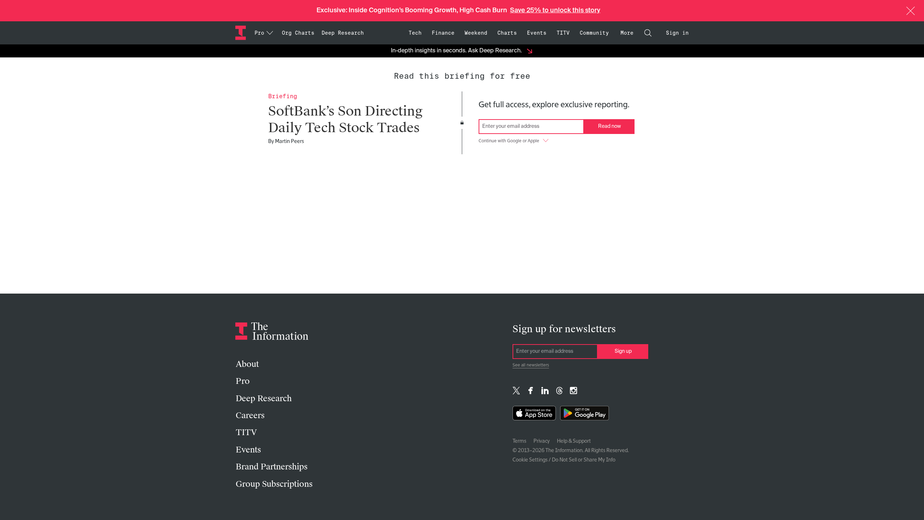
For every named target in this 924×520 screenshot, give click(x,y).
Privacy (541, 441)
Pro (243, 381)
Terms (519, 441)
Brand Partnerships (272, 467)
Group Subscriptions (274, 484)
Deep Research (343, 33)
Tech (415, 33)
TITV (563, 33)
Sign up (623, 351)
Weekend (476, 33)
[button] (910, 11)
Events (536, 33)
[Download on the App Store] (534, 415)
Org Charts (298, 33)
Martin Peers (289, 141)
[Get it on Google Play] (584, 415)
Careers (250, 415)
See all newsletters (531, 365)
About (247, 364)
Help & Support (574, 441)
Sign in (677, 33)
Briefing (282, 96)
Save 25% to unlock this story (555, 10)
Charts (507, 33)
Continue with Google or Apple (509, 141)
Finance (443, 33)
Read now (609, 126)
